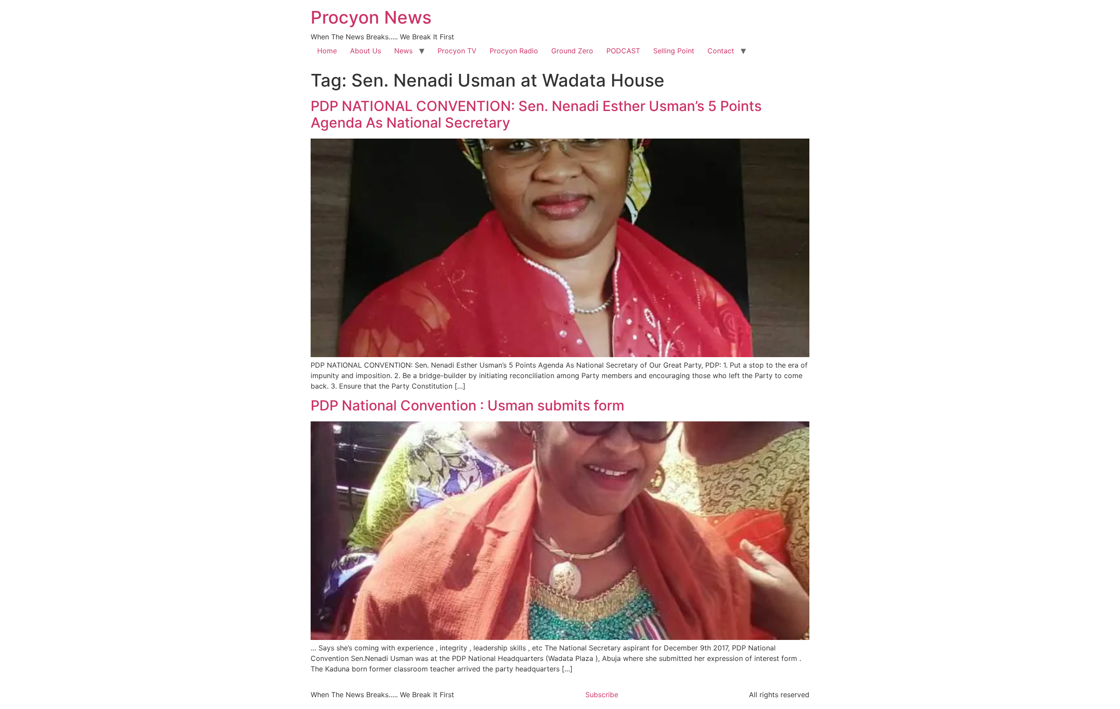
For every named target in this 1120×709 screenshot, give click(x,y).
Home (327, 50)
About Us (365, 50)
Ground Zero (572, 50)
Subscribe (601, 694)
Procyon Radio (514, 50)
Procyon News (371, 17)
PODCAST (623, 50)
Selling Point (673, 50)
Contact (720, 50)
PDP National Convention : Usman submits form (467, 405)
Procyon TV (457, 50)
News (403, 50)
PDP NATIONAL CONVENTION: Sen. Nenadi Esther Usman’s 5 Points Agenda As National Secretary (536, 114)
